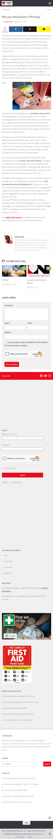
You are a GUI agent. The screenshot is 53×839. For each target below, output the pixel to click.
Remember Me (10, 468)
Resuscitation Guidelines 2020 (15, 708)
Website (8, 332)
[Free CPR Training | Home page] (9, 3)
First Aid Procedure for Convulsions (18, 720)
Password (6, 445)
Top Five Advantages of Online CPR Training (21, 702)
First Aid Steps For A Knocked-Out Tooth (19, 696)
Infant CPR (8, 561)
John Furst (8, 22)
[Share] (16, 29)
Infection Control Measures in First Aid (18, 714)
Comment (9, 305)
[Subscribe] (44, 29)
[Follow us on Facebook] (41, 375)
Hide (30, 837)
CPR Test (5, 280)
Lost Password (15, 482)
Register (5, 482)
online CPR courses (13, 217)
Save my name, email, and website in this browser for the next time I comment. (26, 344)
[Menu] (50, 3)
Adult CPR (8, 573)
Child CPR (8, 567)
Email (30, 323)
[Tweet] (30, 29)
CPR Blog (6, 9)
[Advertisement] (21, 405)
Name (7, 323)
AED (5, 555)
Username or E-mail (9, 434)
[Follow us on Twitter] (45, 375)
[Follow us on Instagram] (49, 375)
